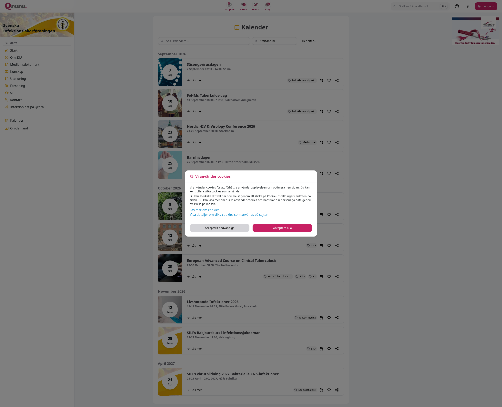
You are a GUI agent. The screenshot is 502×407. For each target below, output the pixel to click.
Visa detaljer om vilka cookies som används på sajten (229, 214)
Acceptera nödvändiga (220, 228)
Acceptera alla (282, 228)
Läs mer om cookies (204, 210)
